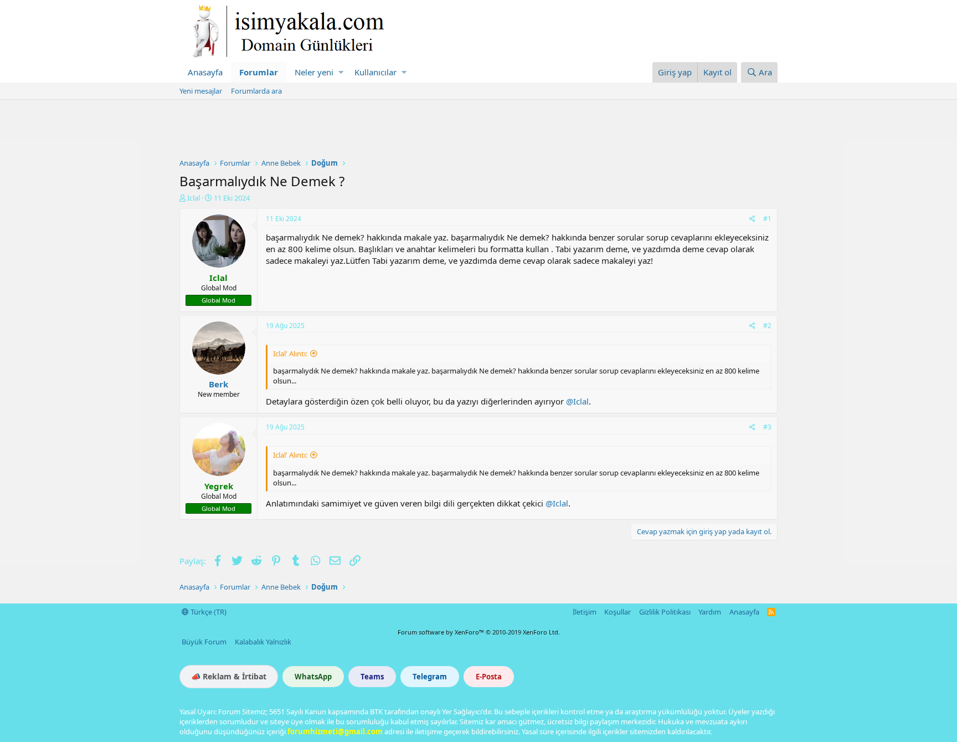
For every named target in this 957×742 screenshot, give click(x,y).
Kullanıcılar (375, 72)
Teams (372, 677)
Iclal (193, 198)
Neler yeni (314, 72)
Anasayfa (205, 72)
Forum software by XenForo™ (479, 632)
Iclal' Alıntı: (290, 354)
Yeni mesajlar (200, 91)
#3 (767, 427)
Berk (218, 384)
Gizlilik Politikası (665, 612)
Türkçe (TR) (208, 612)
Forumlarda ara (256, 91)
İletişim (584, 612)
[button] (341, 72)
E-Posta (489, 677)
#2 (767, 325)
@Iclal (577, 401)
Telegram (430, 677)
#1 (767, 218)
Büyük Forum (204, 642)
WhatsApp (313, 677)
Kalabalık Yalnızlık (263, 642)
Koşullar (617, 612)
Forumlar (258, 72)
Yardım (709, 612)
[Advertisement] (478, 130)
